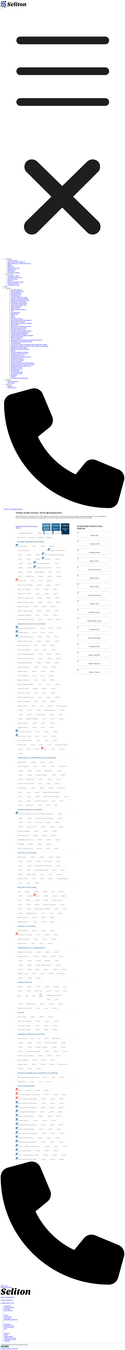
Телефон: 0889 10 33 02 (7, 1303)
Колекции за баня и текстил (19, 353)
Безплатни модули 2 (17, 369)
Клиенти (8, 379)
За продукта (7, 1306)
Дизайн (9, 265)
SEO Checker (14, 324)
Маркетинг (10, 266)
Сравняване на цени (13, 285)
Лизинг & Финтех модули (18, 309)
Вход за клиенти (9, 1327)
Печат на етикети (16, 306)
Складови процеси (16, 289)
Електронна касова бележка (19, 303)
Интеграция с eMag (13, 275)
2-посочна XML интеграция (19, 297)
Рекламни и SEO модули (18, 329)
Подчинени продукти (17, 355)
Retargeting (14, 375)
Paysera (13, 317)
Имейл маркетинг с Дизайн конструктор (19, 263)
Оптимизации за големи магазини (21, 356)
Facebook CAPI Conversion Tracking (21, 331)
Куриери (9, 280)
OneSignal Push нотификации (19, 378)
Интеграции (11, 271)
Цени (5, 286)
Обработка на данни (10, 1339)
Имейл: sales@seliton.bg (7, 1297)
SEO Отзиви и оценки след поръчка (21, 323)
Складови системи (12, 283)
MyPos (13, 315)
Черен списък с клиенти (18, 321)
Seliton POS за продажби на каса (20, 300)
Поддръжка (7, 1324)
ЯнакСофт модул (16, 295)
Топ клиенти (11, 383)
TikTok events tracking (17, 337)
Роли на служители (16, 361)
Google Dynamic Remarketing (19, 334)
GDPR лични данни (10, 1338)
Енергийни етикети (16, 367)
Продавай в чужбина (13, 272)
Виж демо (7, 1309)
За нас (6, 1335)
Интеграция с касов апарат (19, 302)
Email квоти (7, 1318)
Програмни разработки (11, 1319)
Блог (5, 1328)
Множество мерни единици (19, 347)
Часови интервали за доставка (19, 352)
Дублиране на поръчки (17, 359)
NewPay (13, 376)
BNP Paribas (14, 314)
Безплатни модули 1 (17, 318)
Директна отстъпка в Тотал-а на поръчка (23, 364)
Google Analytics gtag (17, 372)
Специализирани (16, 343)
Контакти (9, 384)
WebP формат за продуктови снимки (21, 341)
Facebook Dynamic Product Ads (19, 332)
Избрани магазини (12, 381)
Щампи (13, 350)
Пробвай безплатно (17, 509)
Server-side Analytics (16, 373)
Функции (9, 259)
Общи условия (8, 1336)
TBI (12, 311)
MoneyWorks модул (16, 292)
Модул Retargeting (16, 338)
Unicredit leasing (15, 312)
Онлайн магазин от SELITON (9, 1348)
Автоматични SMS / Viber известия (21, 320)
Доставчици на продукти (14, 277)
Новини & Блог (12, 387)
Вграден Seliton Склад (17, 291)
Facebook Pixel (15, 370)
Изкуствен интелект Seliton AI (16, 262)
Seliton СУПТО (15, 308)
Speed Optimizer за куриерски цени (21, 366)
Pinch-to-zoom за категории (19, 327)
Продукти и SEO (12, 260)
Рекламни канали (12, 279)
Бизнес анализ (11, 269)
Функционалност (9, 1307)
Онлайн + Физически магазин (19, 299)
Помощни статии (9, 1325)
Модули (8, 288)
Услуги (6, 1315)
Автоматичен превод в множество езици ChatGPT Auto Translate (29, 346)
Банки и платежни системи (15, 282)
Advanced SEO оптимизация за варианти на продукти (26, 340)
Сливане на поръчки (17, 358)
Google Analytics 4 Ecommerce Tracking (22, 335)
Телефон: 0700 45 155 (7, 1300)
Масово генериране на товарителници (22, 363)
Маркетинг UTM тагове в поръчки (21, 326)
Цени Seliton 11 (8, 1310)
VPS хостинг (8, 1316)
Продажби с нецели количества (20, 349)
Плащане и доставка (13, 268)
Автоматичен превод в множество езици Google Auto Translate (29, 344)
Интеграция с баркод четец (19, 305)
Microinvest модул (16, 294)
